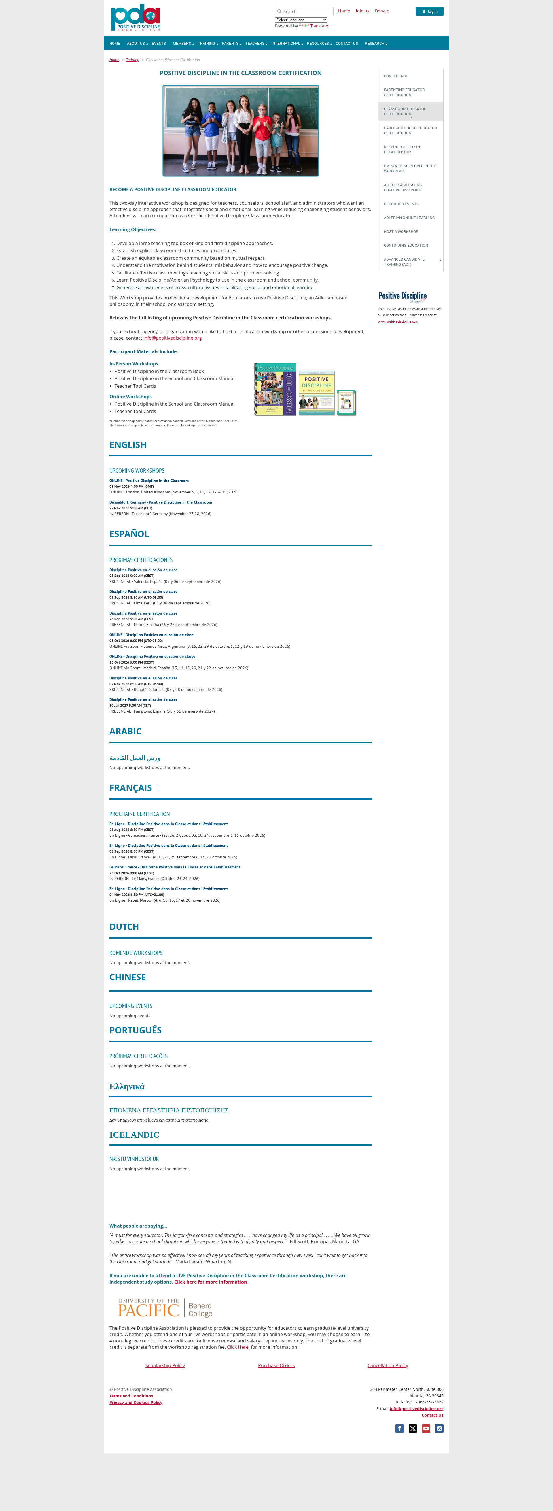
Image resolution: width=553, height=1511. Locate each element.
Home (344, 11)
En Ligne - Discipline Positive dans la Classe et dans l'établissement (168, 823)
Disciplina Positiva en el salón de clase (143, 569)
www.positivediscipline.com (398, 321)
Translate (319, 26)
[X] (413, 1428)
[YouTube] (426, 1428)
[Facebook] (399, 1428)
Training (132, 59)
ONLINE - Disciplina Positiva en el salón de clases (152, 656)
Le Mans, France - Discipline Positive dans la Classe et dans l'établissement (174, 867)
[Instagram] (439, 1428)
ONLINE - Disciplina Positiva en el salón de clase (151, 634)
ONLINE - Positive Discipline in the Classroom (149, 480)
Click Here (238, 1347)
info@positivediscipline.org (417, 1408)
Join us (362, 11)
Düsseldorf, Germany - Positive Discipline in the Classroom (160, 502)
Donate (382, 11)
